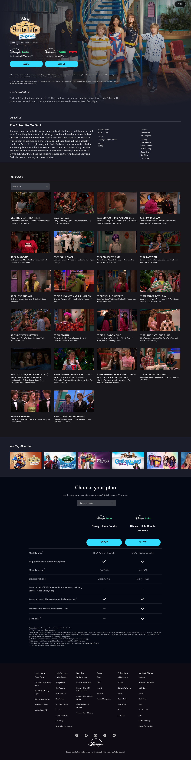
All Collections (123, 677)
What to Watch (60, 693)
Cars (140, 715)
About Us (59, 710)
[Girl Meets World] (128, 460)
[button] (64, 673)
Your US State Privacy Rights (42, 692)
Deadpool (142, 677)
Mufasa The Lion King (146, 726)
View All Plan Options (19, 92)
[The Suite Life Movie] (60, 460)
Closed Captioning (62, 715)
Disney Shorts (122, 699)
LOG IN (180, 4)
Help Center (60, 699)
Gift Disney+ (60, 721)
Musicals (121, 683)
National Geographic (104, 699)
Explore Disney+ (61, 677)
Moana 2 (141, 693)
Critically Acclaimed (124, 688)
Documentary (122, 704)
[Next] (186, 460)
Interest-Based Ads (41, 710)
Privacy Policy (39, 677)
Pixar (98, 683)
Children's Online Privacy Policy (43, 684)
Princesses (121, 715)
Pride (119, 710)
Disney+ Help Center (91, 643)
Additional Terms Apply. (28, 83)
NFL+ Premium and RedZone (82, 706)
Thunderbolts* (143, 710)
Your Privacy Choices (41, 705)
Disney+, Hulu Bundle (83, 683)
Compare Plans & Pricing (84, 713)
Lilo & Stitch (142, 699)
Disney (99, 677)
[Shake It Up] (162, 460)
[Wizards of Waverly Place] (94, 460)
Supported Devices (62, 704)
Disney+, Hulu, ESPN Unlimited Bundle (83, 689)
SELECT (26, 64)
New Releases (60, 688)
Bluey (140, 704)
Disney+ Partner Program (64, 726)
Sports (120, 693)
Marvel (99, 688)
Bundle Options (81, 677)
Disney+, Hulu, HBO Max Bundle (84, 697)
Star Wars (100, 693)
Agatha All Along (144, 721)
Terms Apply (34, 628)
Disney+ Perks (60, 683)
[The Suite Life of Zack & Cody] (25, 460)
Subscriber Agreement (42, 699)
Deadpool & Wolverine (146, 683)
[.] (76, 735)
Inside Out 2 (142, 688)
